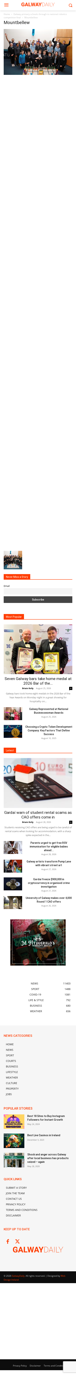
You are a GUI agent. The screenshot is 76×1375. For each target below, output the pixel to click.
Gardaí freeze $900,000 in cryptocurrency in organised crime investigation (49, 883)
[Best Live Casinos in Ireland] (14, 1141)
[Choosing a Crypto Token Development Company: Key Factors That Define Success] (13, 731)
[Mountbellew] (38, 73)
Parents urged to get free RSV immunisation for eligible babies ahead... (49, 846)
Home (7, 14)
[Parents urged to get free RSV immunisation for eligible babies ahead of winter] (13, 847)
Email (7, 586)
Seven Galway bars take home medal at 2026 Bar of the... (38, 681)
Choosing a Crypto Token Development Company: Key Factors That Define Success (48, 730)
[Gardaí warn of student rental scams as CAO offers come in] (38, 783)
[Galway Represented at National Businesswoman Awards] (13, 713)
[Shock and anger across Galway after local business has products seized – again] (14, 1160)
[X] (17, 1242)
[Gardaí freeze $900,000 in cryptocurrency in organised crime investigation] (13, 883)
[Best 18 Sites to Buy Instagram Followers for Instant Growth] (14, 1121)
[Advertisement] (38, 115)
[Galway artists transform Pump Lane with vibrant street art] (13, 866)
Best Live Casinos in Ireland (43, 1135)
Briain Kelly (27, 688)
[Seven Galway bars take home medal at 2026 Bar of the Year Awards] (38, 649)
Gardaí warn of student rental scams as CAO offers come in (38, 814)
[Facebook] (8, 1242)
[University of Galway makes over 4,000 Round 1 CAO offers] (13, 902)
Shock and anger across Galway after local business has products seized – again (48, 1158)
